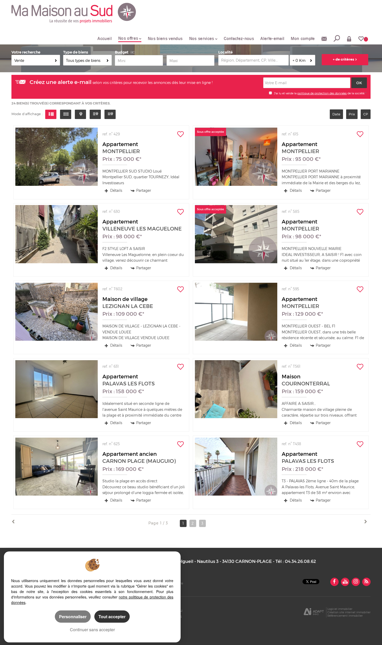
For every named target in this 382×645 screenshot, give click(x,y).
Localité (225, 52)
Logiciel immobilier (339, 608)
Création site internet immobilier (349, 612)
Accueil (104, 38)
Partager (143, 190)
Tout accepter (112, 617)
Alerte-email (272, 38)
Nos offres (128, 38)
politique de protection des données (322, 93)
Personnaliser (73, 617)
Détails (115, 190)
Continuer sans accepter (92, 630)
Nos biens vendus (165, 38)
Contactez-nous (239, 38)
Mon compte (303, 38)
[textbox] (253, 60)
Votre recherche (25, 52)
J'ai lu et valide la (285, 93)
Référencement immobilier (345, 615)
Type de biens (75, 52)
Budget (121, 52)
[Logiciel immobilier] (313, 612)
